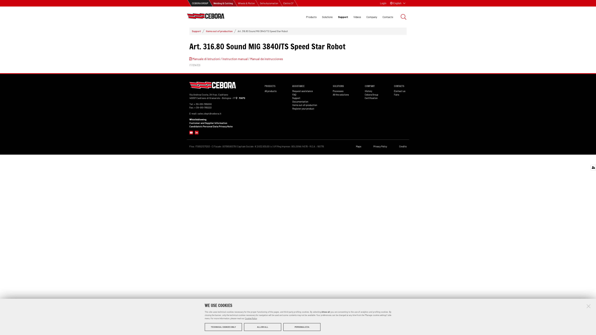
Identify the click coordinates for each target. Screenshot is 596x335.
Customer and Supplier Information (208, 123)
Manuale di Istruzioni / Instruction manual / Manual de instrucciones (237, 59)
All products (271, 91)
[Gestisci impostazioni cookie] (593, 167)
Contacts (388, 16)
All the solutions (341, 94)
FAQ (294, 94)
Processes (338, 91)
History (368, 91)
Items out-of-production (304, 105)
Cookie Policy (251, 318)
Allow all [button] (262, 327)
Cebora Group (371, 94)
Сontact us (399, 91)
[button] (398, 3)
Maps (358, 146)
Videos (357, 16)
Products (311, 16)
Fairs (396, 94)
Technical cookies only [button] (223, 327)
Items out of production (219, 31)
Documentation (300, 101)
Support (343, 16)
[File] (190, 59)
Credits (403, 146)
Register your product (303, 108)
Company (371, 16)
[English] (205, 17)
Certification (371, 98)
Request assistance (302, 91)
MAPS (242, 98)
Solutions (327, 16)
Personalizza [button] (302, 327)
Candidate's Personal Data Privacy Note (211, 126)
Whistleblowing (197, 119)
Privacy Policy (380, 146)
